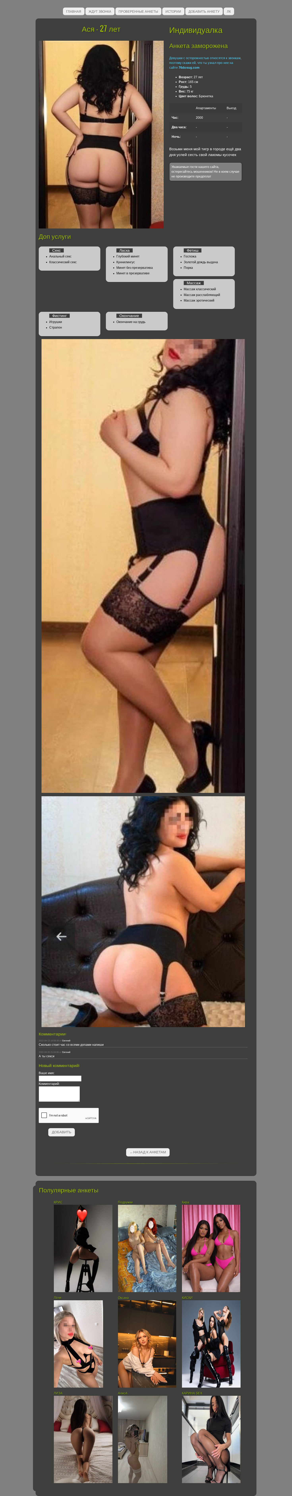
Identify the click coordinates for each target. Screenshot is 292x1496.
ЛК (229, 11)
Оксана (124, 1297)
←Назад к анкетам (148, 1152)
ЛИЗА (58, 1393)
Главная (73, 11)
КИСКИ (187, 1297)
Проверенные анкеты (138, 11)
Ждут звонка (100, 11)
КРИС (58, 1202)
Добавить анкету (204, 11)
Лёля (57, 1297)
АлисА (123, 1393)
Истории (173, 11)
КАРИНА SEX (192, 1393)
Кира (185, 1202)
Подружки (125, 1202)
